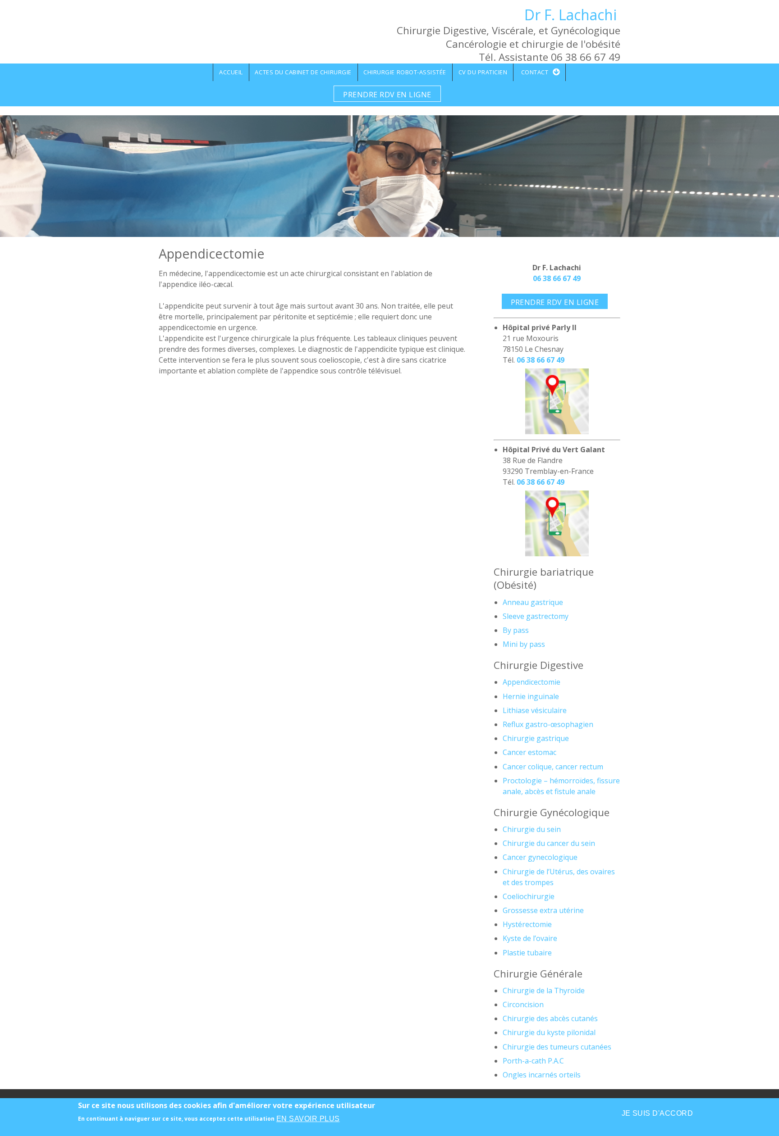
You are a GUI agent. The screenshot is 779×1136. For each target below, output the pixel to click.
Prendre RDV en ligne (387, 95)
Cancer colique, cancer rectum (553, 767)
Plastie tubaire (527, 953)
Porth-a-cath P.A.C (533, 1061)
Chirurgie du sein (532, 829)
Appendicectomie (531, 682)
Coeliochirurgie (528, 896)
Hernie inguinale (531, 696)
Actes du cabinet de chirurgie (303, 72)
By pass (516, 630)
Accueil (231, 72)
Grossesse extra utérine (543, 910)
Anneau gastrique (533, 602)
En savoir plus (308, 1118)
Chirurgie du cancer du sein (549, 843)
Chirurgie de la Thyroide (544, 990)
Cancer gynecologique (540, 857)
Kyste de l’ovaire (530, 938)
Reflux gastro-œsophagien (548, 724)
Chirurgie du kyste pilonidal (549, 1032)
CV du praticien (483, 72)
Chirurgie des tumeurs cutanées (557, 1047)
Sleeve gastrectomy (535, 616)
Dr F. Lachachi (570, 14)
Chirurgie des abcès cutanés (550, 1018)
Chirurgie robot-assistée (404, 72)
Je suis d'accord (657, 1113)
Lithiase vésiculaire (535, 710)
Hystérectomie (527, 924)
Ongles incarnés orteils (542, 1075)
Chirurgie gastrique (536, 738)
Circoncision (523, 1004)
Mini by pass (524, 644)
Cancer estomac (529, 752)
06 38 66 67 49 (557, 278)
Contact (535, 72)
